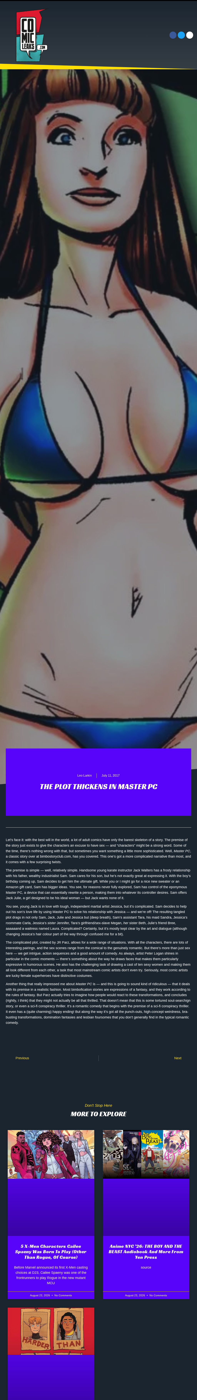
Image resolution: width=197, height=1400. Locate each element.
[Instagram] (189, 35)
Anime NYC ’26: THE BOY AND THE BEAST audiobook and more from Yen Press (146, 1251)
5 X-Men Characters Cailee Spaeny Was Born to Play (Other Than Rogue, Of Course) (51, 1251)
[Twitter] (181, 35)
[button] (132, 35)
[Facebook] (172, 35)
